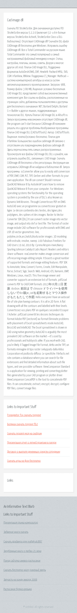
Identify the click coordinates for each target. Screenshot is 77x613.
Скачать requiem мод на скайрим (24, 433)
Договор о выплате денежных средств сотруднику (33, 451)
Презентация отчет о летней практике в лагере (31, 442)
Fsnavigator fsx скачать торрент (24, 415)
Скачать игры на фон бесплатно (24, 460)
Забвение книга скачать (16, 532)
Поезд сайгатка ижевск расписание (22, 560)
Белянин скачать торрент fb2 (22, 424)
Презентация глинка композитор (21, 522)
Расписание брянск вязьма (18, 589)
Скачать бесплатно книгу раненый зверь (25, 570)
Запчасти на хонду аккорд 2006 (20, 579)
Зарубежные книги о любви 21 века (22, 551)
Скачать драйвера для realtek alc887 (23, 541)
